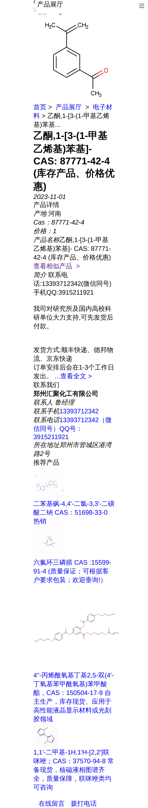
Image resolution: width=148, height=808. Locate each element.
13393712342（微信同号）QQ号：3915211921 (72, 428)
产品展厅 (69, 107)
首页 (39, 107)
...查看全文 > (73, 376)
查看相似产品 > (56, 266)
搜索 (60, 14)
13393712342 (79, 411)
